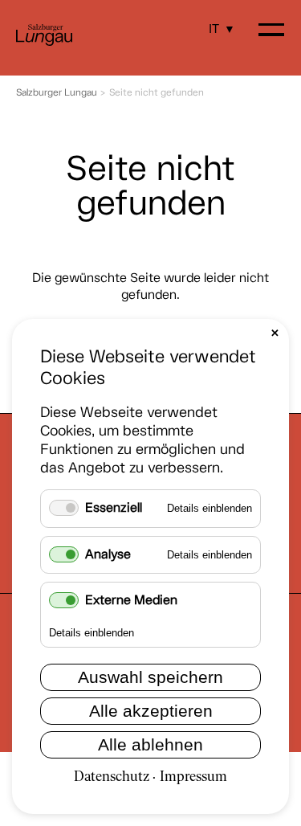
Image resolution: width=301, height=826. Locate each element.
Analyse (108, 555)
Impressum (193, 777)
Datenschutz (111, 777)
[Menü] (271, 31)
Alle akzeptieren (151, 710)
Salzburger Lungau (56, 93)
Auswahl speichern (150, 677)
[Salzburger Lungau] (44, 43)
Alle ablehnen (150, 744)
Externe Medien (131, 600)
